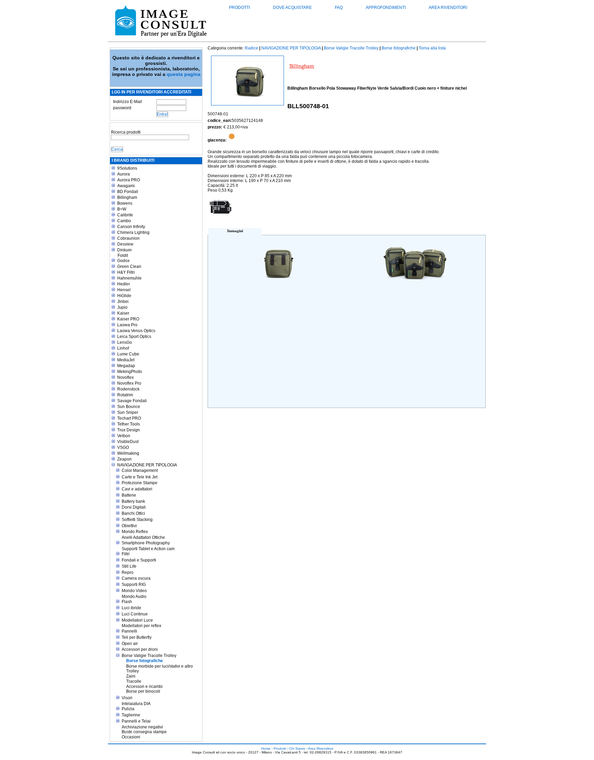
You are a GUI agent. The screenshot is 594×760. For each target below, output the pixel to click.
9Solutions (127, 168)
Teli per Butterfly (137, 637)
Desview (125, 244)
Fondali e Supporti (139, 560)
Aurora (123, 174)
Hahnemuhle (129, 278)
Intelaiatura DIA (136, 703)
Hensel (124, 289)
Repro (127, 572)
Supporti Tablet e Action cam (148, 548)
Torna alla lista (432, 48)
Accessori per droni (140, 649)
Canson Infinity (131, 226)
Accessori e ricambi (144, 686)
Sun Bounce (128, 406)
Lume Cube (128, 354)
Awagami (126, 185)
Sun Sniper (127, 412)
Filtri (126, 554)
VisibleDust (128, 441)
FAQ (339, 7)
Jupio (122, 307)
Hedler (123, 284)
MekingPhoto (129, 371)
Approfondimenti (386, 7)
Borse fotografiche (144, 660)
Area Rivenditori (448, 7)
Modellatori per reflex (141, 625)
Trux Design (128, 430)
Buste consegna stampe (144, 731)
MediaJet (125, 360)
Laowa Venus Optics (136, 330)
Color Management (140, 470)
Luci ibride (131, 607)
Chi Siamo (297, 748)
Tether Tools (128, 424)
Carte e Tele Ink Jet (139, 477)
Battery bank (133, 501)
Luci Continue (135, 614)
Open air (130, 643)
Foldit (123, 255)
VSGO (123, 447)
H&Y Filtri (126, 272)
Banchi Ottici (133, 513)
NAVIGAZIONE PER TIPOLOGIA (147, 465)
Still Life (129, 566)
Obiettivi (129, 525)
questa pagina (183, 74)
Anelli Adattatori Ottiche (143, 537)
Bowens (124, 203)
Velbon (123, 435)
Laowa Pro (127, 324)
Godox (123, 260)
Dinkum (124, 250)
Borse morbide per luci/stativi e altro (159, 666)
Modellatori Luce (137, 620)
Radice (251, 48)
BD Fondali (127, 191)
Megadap (126, 365)
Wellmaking (128, 453)
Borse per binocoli (143, 691)
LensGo (124, 342)
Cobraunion (128, 238)
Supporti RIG (134, 584)
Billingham (127, 197)
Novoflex (125, 377)
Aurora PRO (128, 180)
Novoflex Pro (129, 383)
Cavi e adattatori (137, 489)
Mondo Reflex (135, 531)
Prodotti (239, 7)
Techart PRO (129, 418)
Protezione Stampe (139, 482)
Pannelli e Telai (136, 721)
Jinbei (123, 301)
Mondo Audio (134, 596)
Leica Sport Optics (134, 336)
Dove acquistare (292, 7)
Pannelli (129, 631)
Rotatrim (125, 395)
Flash (127, 601)
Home (266, 748)
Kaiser (123, 313)
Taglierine (131, 715)
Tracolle (133, 681)
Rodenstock (128, 389)
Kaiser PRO (128, 319)
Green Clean (129, 266)
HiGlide (124, 295)
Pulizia (128, 708)
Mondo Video (134, 590)
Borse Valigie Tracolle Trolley (149, 655)
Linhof (123, 348)
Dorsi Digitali (134, 507)
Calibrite (125, 215)
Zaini (130, 676)
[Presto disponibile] (232, 140)
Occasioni (131, 737)
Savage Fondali (132, 400)
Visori (127, 697)
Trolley (132, 671)
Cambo (124, 220)
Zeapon (124, 459)
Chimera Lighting (133, 232)
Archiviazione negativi (142, 727)
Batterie (129, 495)
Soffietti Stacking (137, 519)
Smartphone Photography (146, 543)
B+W (121, 209)
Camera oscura (136, 578)
